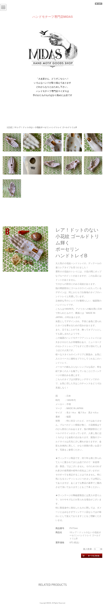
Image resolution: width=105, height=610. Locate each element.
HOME (10, 127)
